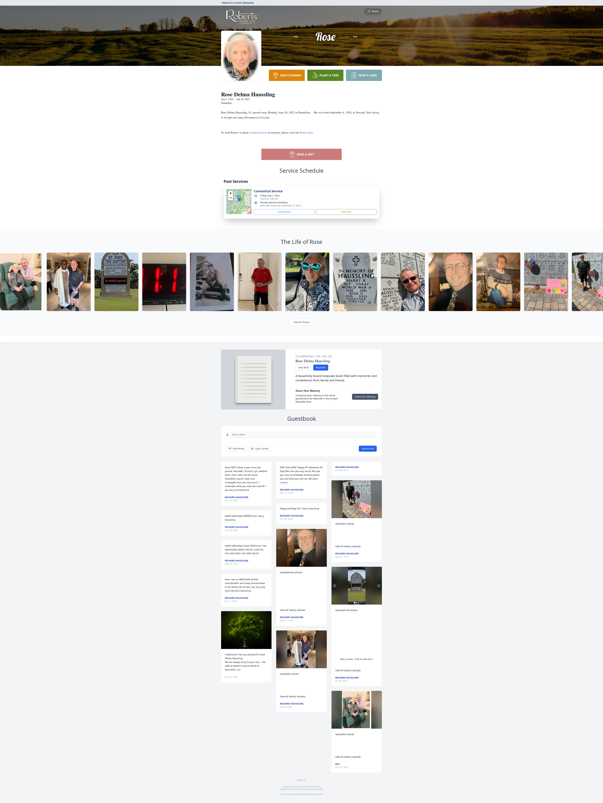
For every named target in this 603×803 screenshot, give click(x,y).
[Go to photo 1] (300, 565)
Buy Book (321, 367)
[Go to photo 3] (358, 602)
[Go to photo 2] (302, 565)
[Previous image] (279, 548)
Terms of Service (310, 789)
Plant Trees (346, 212)
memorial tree (259, 132)
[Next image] (324, 548)
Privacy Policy (293, 789)
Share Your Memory (365, 396)
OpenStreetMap (305, 794)
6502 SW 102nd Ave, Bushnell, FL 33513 (281, 205)
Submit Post (367, 448)
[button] (239, 198)
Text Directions (284, 212)
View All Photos (302, 322)
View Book (303, 367)
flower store (306, 132)
